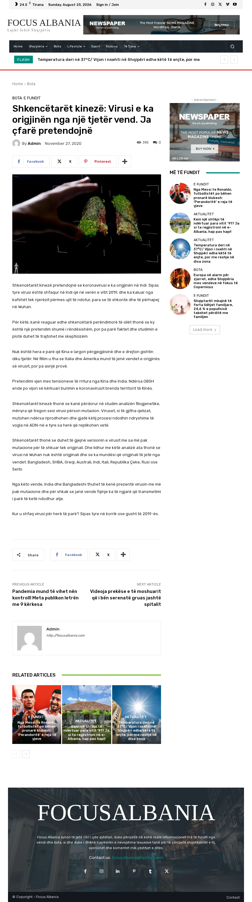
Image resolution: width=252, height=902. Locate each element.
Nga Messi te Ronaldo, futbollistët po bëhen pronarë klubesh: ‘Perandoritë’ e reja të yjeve (37, 731)
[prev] (224, 59)
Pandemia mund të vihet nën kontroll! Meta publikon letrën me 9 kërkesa (45, 598)
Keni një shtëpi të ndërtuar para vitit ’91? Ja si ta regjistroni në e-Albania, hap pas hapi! (86, 733)
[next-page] (26, 754)
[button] (232, 47)
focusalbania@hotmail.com (137, 857)
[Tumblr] (150, 871)
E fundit (32, 98)
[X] (220, 4)
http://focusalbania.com (65, 635)
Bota (31, 83)
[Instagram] (212, 4)
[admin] (17, 143)
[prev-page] (16, 754)
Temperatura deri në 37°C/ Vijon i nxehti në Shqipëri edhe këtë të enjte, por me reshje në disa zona (136, 731)
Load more (202, 329)
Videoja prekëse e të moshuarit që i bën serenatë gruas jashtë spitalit (125, 598)
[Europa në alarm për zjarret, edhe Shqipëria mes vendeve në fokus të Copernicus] (180, 278)
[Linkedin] (118, 871)
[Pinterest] (134, 871)
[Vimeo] (227, 4)
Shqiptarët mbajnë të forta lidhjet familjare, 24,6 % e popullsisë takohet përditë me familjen (213, 309)
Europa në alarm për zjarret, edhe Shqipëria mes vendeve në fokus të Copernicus (124, 59)
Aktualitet (86, 721)
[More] (124, 161)
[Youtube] (234, 4)
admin (34, 143)
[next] (234, 59)
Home (17, 83)
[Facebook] (205, 4)
